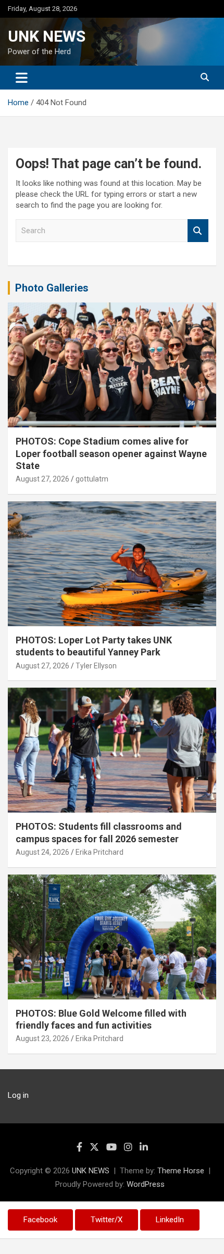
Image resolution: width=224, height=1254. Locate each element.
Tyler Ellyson (96, 666)
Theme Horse (180, 1170)
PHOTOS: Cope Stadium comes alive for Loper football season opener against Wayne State (111, 453)
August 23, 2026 (42, 1038)
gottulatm (92, 479)
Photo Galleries (52, 288)
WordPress (146, 1184)
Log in (18, 1095)
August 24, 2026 (42, 852)
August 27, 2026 (42, 479)
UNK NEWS (46, 36)
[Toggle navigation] (21, 78)
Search (198, 231)
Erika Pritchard (99, 852)
